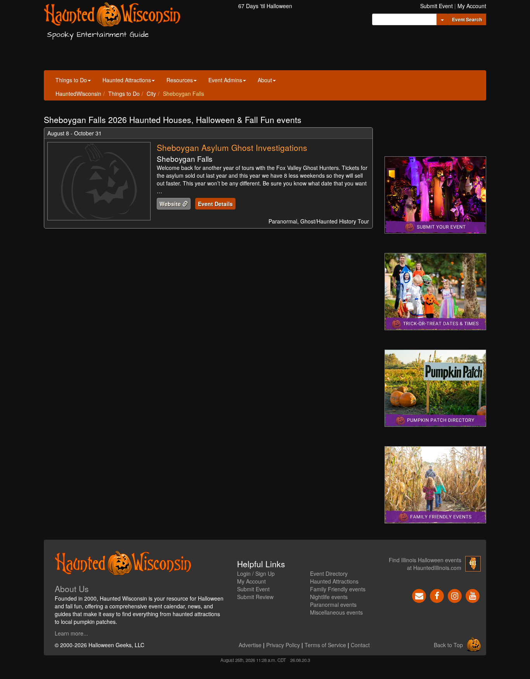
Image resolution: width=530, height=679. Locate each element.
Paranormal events (333, 604)
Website (170, 204)
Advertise (250, 645)
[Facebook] (437, 595)
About (265, 80)
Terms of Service (325, 645)
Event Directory (329, 573)
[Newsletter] (419, 595)
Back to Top (448, 645)
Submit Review (255, 597)
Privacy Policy (283, 645)
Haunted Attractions (126, 80)
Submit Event (436, 6)
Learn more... (71, 633)
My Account (471, 6)
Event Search (467, 19)
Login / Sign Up (256, 573)
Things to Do (71, 80)
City (151, 93)
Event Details (215, 204)
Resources (179, 80)
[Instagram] (455, 595)
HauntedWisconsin (78, 93)
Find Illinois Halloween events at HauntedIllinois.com (425, 564)
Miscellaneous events (336, 612)
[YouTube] (472, 595)
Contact (360, 645)
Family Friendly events (337, 589)
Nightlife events (329, 597)
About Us (72, 588)
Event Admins (225, 80)
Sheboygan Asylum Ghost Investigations (232, 147)
